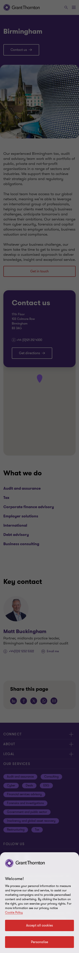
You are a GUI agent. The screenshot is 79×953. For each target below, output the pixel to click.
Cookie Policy (14, 913)
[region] (39, 902)
